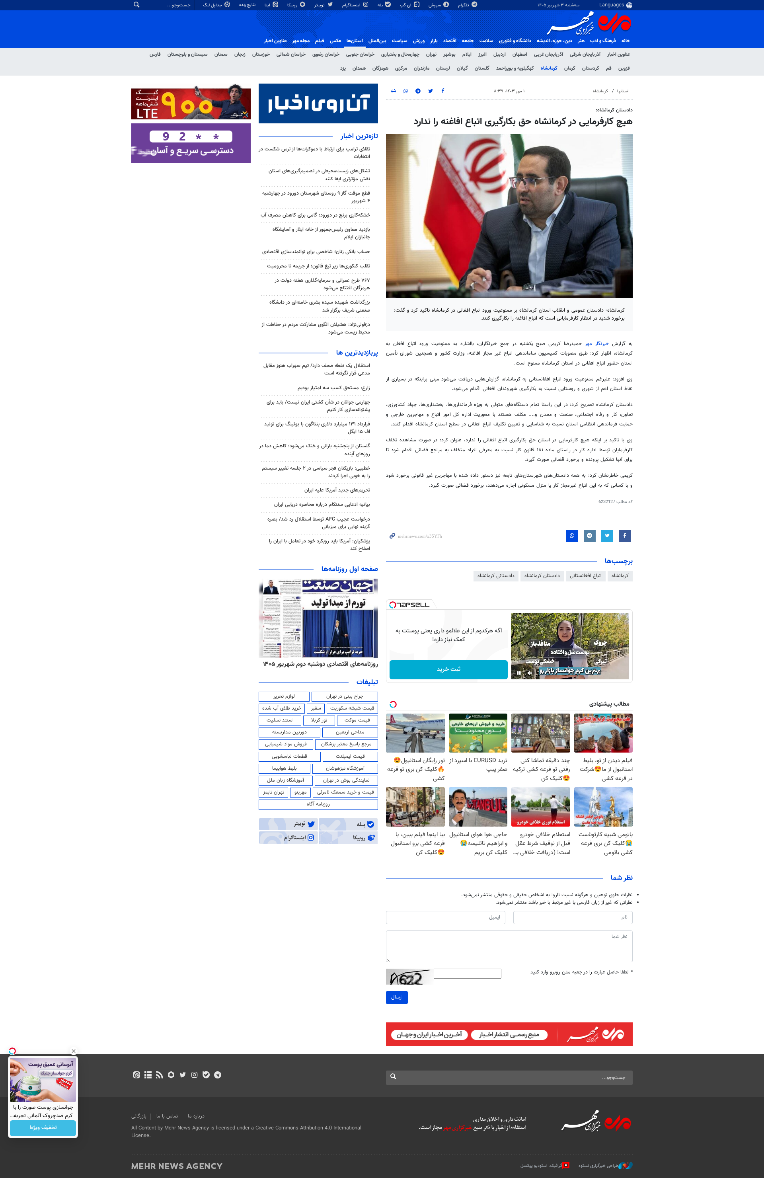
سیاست (399, 41)
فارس (155, 55)
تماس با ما (167, 1116)
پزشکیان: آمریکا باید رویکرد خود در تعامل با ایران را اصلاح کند (319, 545)
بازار (434, 41)
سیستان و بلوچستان (188, 55)
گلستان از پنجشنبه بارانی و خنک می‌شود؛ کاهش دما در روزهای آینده (314, 450)
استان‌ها (355, 41)
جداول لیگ (213, 5)
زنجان (240, 55)
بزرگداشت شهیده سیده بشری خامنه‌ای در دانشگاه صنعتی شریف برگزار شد (319, 306)
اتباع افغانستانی (586, 576)
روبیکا (292, 5)
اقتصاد (449, 41)
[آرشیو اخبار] (148, 1075)
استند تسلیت (280, 720)
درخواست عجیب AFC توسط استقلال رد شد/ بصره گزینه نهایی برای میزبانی (318, 523)
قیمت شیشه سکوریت (352, 708)
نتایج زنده (248, 5)
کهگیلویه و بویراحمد (515, 68)
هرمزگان (380, 68)
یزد (343, 68)
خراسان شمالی (291, 55)
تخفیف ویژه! (43, 1128)
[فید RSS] (159, 1075)
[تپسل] (393, 605)
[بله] (206, 1075)
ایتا (268, 5)
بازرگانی (138, 1116)
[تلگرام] (217, 1075)
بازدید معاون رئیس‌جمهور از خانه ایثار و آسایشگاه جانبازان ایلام (321, 233)
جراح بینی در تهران (344, 696)
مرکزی (401, 68)
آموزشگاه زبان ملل (285, 780)
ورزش (419, 41)
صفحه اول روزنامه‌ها (350, 569)
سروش (435, 5)
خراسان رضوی (325, 55)
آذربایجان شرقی (585, 55)
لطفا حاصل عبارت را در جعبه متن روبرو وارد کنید (581, 972)
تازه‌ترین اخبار (359, 136)
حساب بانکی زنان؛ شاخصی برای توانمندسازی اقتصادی (316, 252)
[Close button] (74, 1051)
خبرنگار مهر (598, 344)
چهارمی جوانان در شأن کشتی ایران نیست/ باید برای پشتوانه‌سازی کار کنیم (318, 406)
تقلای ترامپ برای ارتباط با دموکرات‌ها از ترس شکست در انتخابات (314, 153)
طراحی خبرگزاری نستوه (598, 1165)
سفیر (316, 708)
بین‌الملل (377, 41)
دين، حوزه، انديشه (554, 41)
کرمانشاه (549, 68)
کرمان (569, 68)
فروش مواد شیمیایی (286, 744)
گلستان (482, 68)
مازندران (421, 68)
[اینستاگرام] (194, 1075)
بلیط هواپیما (284, 768)
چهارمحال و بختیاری (400, 55)
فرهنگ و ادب (603, 41)
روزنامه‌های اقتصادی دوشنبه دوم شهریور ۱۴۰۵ (320, 664)
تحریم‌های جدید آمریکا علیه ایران (337, 490)
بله (381, 5)
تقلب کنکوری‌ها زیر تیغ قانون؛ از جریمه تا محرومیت (318, 266)
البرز (482, 55)
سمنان (221, 55)
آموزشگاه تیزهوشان (345, 768)
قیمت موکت (357, 720)
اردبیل (499, 55)
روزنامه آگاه (318, 804)
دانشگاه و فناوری (515, 41)
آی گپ (406, 5)
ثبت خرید (448, 670)
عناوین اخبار (618, 55)
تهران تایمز (273, 792)
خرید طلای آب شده (281, 708)
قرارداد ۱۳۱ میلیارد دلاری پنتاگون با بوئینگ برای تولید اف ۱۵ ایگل (317, 428)
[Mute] (530, 673)
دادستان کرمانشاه (542, 576)
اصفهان (520, 55)
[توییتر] (183, 1075)
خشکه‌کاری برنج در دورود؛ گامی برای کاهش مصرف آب (315, 215)
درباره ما (196, 1116)
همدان (359, 68)
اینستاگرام (352, 5)
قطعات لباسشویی (289, 757)
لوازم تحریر (284, 696)
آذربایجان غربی (548, 55)
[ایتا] (136, 1075)
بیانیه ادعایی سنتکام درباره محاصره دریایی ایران (322, 505)
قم (609, 68)
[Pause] (519, 673)
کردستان (590, 68)
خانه (626, 41)
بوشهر (449, 55)
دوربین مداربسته (289, 732)
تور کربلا (319, 720)
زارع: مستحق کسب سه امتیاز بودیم (334, 388)
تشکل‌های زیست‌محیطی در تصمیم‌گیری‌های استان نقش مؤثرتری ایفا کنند (319, 175)
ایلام (467, 55)
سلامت (486, 41)
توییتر (320, 5)
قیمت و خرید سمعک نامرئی (345, 792)
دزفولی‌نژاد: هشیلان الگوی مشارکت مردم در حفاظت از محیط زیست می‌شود (315, 328)
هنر (581, 41)
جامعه (468, 41)
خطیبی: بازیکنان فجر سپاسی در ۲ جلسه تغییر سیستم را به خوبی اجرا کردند (316, 472)
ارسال (397, 997)
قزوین (624, 68)
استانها (623, 91)
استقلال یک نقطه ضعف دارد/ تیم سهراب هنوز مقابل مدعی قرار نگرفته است (316, 369)
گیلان (462, 68)
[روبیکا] (171, 1075)
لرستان (443, 68)
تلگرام (464, 5)
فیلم (319, 41)
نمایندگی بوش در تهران (346, 780)
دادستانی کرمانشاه (496, 576)
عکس (335, 41)
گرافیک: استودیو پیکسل (541, 1165)
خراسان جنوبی (360, 55)
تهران (431, 55)
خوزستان (261, 55)
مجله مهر (301, 41)
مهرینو (300, 792)
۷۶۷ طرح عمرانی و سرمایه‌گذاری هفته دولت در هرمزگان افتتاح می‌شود (322, 284)
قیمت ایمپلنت (350, 757)
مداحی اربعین (350, 732)
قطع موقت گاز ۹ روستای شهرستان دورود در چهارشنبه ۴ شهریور (316, 197)
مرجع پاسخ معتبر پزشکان (346, 744)
